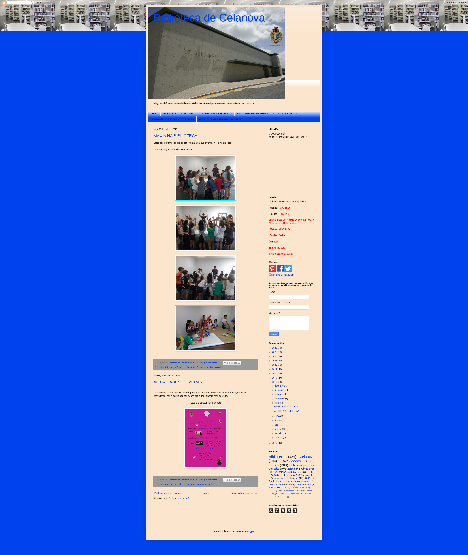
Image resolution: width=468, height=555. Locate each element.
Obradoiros (307, 468)
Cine (289, 484)
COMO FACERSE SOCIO (217, 113)
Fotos (311, 472)
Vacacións (218, 367)
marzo (278, 429)
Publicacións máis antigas (244, 493)
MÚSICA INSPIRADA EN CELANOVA (221, 119)
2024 (275, 356)
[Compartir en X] (232, 363)
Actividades (170, 367)
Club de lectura (298, 465)
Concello (201, 367)
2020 (275, 373)
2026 (275, 348)
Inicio (154, 113)
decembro (280, 385)
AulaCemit (306, 481)
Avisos (283, 487)
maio (277, 420)
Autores (272, 487)
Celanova (191, 367)
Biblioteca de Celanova (209, 18)
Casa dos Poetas (276, 484)
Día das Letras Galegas (301, 488)
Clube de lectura (303, 484)
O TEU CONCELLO (285, 113)
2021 (275, 369)
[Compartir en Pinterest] (239, 363)
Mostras (278, 478)
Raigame (307, 494)
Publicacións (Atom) (179, 498)
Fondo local (275, 481)
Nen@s (209, 367)
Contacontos (307, 475)
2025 (275, 352)
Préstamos (294, 494)
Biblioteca (181, 367)
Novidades (290, 491)
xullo (277, 403)
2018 (275, 382)
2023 (275, 360)
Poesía (300, 491)
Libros (274, 465)
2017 (275, 443)
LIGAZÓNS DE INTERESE (252, 113)
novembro (280, 390)
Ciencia (293, 478)
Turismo (283, 497)
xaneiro (279, 437)
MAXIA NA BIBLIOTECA (175, 135)
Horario (291, 475)
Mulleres (297, 472)
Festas (277, 475)
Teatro (271, 494)
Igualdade (291, 481)
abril (277, 425)
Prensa (309, 491)
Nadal (280, 491)
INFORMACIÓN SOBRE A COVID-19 (172, 119)
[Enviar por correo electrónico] (225, 363)
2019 (275, 378)
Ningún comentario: (210, 363)
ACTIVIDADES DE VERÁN (178, 382)
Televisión (273, 497)
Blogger (250, 531)
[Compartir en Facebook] (235, 363)
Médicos (282, 494)
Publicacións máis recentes (168, 493)
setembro (280, 398)
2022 (275, 365)
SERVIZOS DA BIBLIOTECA (180, 113)
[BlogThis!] (228, 363)
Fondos (271, 491)
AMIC (307, 478)
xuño (277, 416)
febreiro (279, 433)
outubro (279, 394)
